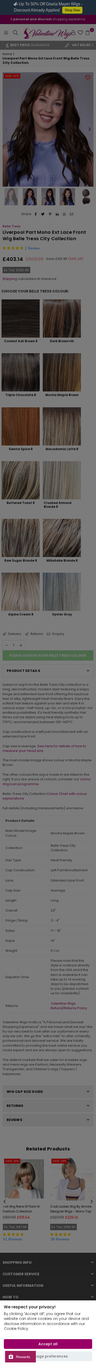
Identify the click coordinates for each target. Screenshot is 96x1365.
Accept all (48, 1344)
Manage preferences (48, 1356)
